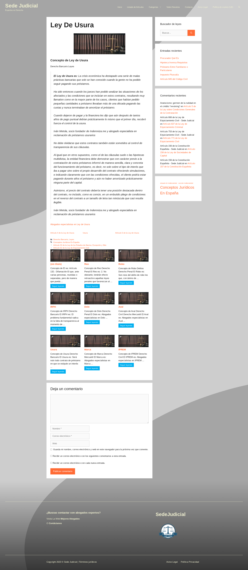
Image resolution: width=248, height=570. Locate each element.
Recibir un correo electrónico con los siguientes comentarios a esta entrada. (89, 456)
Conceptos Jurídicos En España (66, 242)
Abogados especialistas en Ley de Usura (70, 224)
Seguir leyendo (58, 286)
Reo (86, 264)
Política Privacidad (190, 562)
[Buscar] (191, 33)
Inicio (120, 7)
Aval (120, 307)
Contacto (189, 7)
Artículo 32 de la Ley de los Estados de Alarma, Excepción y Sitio (79, 245)
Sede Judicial (21, 6)
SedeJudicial (171, 514)
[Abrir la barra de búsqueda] (239, 7)
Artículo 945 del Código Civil (174, 79)
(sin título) (56, 264)
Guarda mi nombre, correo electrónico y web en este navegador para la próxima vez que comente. (100, 449)
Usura (85, 233)
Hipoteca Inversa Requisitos (173, 62)
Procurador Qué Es (169, 58)
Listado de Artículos (135, 7)
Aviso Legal (203, 7)
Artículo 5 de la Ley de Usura (127, 233)
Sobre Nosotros (173, 7)
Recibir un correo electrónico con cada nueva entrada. (79, 463)
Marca (87, 349)
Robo (121, 264)
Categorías (153, 7)
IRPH (53, 307)
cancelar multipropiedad (185, 183)
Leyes (71, 239)
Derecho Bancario (60, 239)
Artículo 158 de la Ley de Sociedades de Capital (177, 152)
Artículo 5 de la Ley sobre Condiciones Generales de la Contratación (178, 109)
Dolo (87, 307)
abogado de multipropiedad (168, 183)
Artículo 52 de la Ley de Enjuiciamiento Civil (71, 248)
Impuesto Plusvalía (169, 74)
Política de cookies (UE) (223, 7)
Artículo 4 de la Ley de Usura (62, 233)
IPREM (122, 349)
